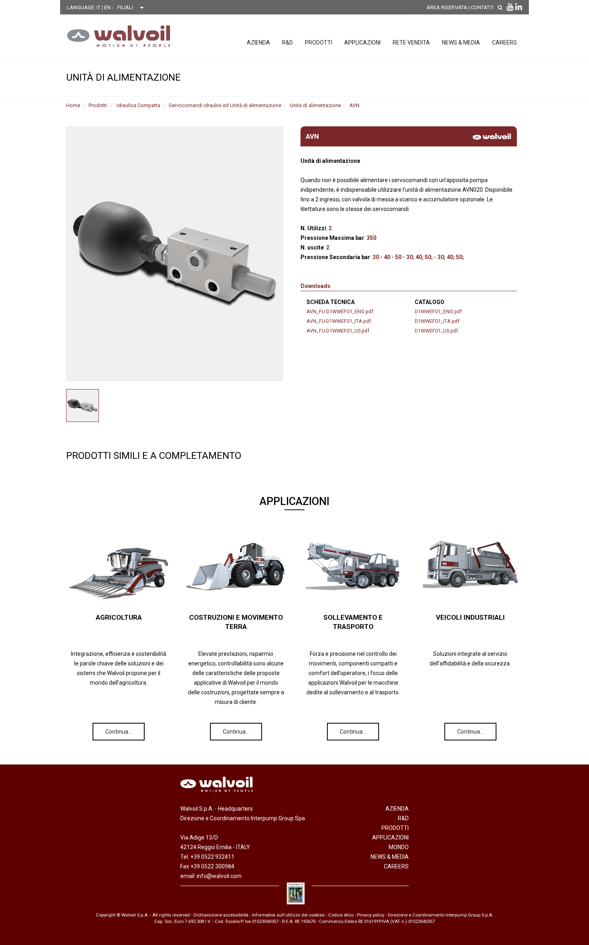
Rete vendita (411, 42)
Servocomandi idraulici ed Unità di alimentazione (225, 105)
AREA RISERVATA (447, 7)
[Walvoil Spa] (118, 36)
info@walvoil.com (219, 876)
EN (108, 7)
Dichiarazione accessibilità (221, 915)
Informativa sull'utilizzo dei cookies (288, 915)
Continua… (118, 731)
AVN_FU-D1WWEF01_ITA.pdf (339, 321)
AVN (354, 105)
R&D (287, 42)
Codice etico (340, 915)
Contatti (482, 7)
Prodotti (318, 42)
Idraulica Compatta (138, 105)
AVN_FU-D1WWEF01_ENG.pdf (340, 311)
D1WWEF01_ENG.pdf (438, 311)
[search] (500, 7)
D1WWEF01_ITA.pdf (437, 321)
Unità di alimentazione (315, 105)
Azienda (258, 42)
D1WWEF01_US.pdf (436, 331)
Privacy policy (370, 915)
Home (73, 105)
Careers (504, 42)
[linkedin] (518, 7)
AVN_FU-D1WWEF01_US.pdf (338, 331)
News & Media (461, 42)
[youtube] (509, 7)
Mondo (399, 847)
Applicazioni (362, 42)
